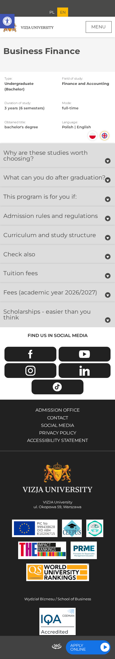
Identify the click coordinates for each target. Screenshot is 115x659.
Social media (57, 425)
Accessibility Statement (57, 440)
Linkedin (85, 370)
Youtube (85, 354)
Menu (98, 26)
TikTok (57, 387)
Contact (57, 418)
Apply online (78, 647)
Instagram (30, 370)
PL (51, 12)
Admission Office (57, 410)
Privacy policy (57, 433)
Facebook (30, 354)
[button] (7, 21)
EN (63, 12)
